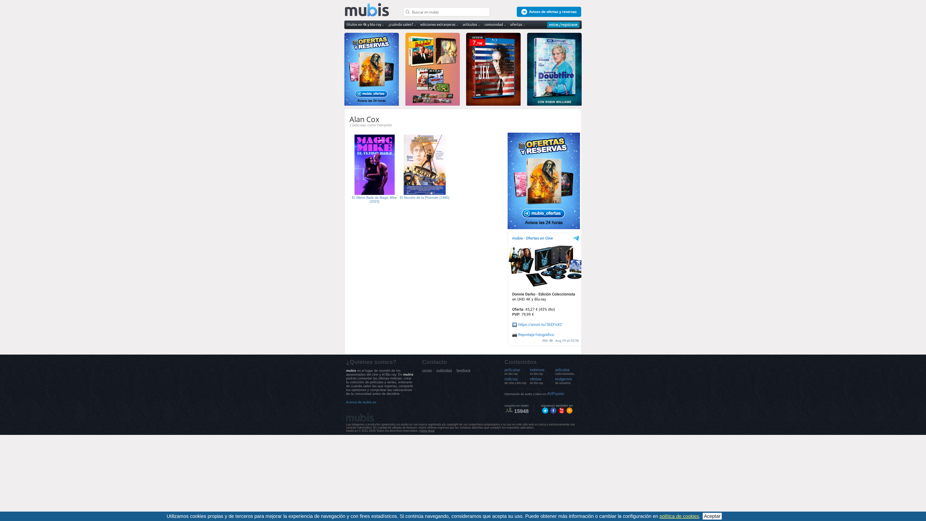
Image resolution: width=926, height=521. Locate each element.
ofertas (536, 381)
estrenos (537, 372)
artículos (565, 372)
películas (512, 372)
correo (427, 370)
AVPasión (534, 394)
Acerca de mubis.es (361, 402)
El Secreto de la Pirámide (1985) (424, 197)
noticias (515, 381)
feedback (463, 370)
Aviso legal (427, 430)
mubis (367, 10)
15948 (521, 411)
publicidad (444, 370)
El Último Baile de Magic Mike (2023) (374, 199)
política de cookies (679, 516)
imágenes (563, 381)
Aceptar (712, 516)
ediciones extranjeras (438, 24)
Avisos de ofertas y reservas (553, 12)
